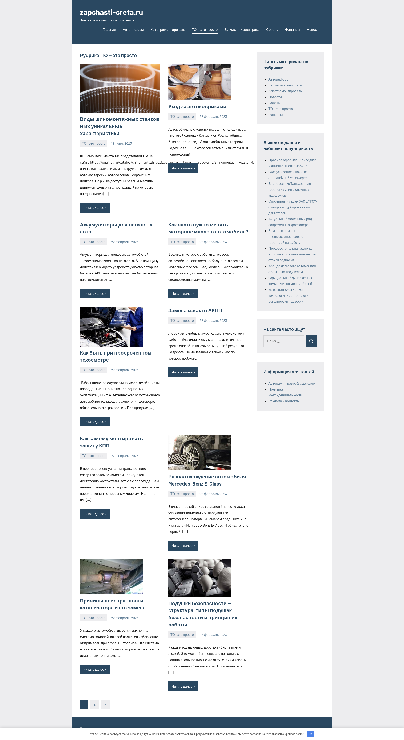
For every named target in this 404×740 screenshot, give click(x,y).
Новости (314, 29)
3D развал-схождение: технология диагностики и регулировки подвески (288, 295)
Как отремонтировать (167, 29)
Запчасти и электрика (241, 29)
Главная (109, 29)
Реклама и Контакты (284, 401)
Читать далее (93, 207)
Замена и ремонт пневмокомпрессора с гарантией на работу (285, 236)
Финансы (292, 29)
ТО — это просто (205, 29)
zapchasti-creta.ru (111, 11)
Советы (272, 29)
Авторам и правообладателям (291, 383)
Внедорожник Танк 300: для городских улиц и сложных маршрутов (289, 189)
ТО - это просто (93, 143)
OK (310, 734)
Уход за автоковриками (197, 106)
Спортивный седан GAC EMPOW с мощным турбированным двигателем (292, 207)
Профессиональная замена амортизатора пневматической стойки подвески (292, 254)
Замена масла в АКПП (195, 310)
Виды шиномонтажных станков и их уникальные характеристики (119, 126)
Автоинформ (133, 29)
